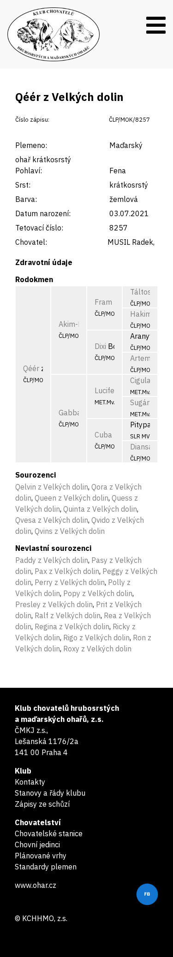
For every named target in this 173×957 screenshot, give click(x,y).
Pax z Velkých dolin (67, 571)
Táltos (140, 291)
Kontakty (30, 781)
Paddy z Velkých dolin (51, 560)
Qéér (31, 368)
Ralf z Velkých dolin (68, 615)
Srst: (22, 184)
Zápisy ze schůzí (42, 804)
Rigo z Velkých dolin (96, 637)
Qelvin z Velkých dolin (51, 486)
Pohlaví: (28, 170)
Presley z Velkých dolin (54, 604)
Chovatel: (31, 242)
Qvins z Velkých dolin (70, 531)
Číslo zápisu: (32, 120)
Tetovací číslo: (39, 227)
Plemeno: (31, 145)
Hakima (143, 314)
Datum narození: (43, 213)
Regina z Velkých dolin (72, 626)
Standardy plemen (46, 866)
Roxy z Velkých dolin (97, 648)
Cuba (103, 434)
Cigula (140, 380)
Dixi (100, 346)
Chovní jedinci (37, 844)
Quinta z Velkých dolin (100, 509)
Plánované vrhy (40, 855)
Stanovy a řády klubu (50, 793)
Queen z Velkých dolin (71, 497)
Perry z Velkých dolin (70, 582)
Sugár (139, 402)
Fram (103, 302)
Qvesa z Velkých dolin (51, 520)
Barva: (26, 199)
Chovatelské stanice (49, 833)
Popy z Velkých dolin (97, 593)
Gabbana (74, 412)
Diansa (141, 446)
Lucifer (106, 390)
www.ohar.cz (35, 885)
